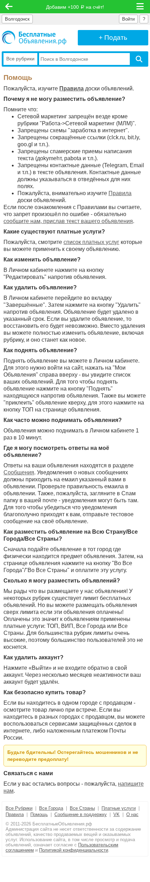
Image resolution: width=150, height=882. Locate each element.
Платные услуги (119, 808)
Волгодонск (17, 19)
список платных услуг (91, 242)
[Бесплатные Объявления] (34, 38)
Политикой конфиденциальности (73, 850)
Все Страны (82, 808)
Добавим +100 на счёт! (75, 7)
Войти (128, 19)
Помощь (39, 814)
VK (116, 814)
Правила (71, 88)
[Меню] (140, 6)
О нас (132, 814)
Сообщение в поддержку (80, 814)
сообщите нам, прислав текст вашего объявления (68, 221)
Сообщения (18, 472)
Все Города (51, 808)
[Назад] (9, 6)
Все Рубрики (19, 808)
